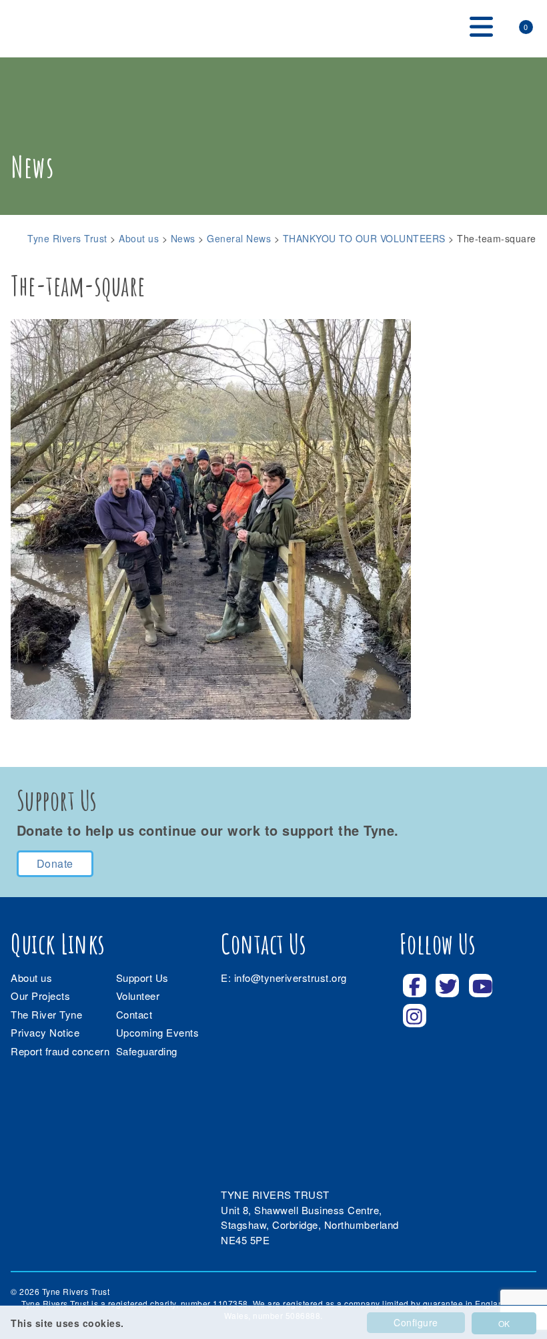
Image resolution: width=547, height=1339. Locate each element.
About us (31, 978)
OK (504, 1323)
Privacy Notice (45, 1032)
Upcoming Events (157, 1032)
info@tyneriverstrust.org (290, 978)
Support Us (142, 978)
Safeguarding (146, 1051)
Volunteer (138, 996)
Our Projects (40, 996)
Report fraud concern (60, 1051)
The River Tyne (46, 1014)
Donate (55, 863)
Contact (134, 1014)
